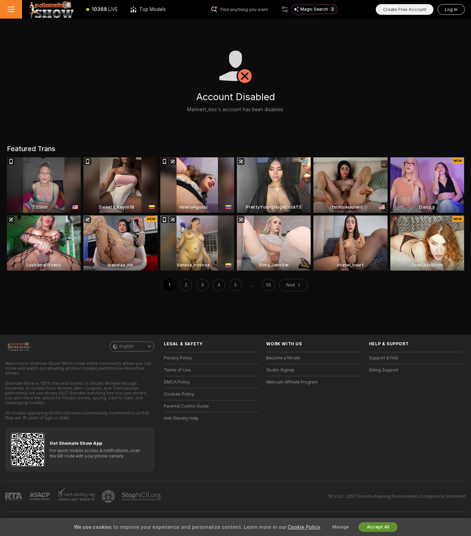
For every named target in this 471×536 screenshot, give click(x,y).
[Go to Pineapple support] (109, 496)
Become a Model (283, 358)
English (126, 346)
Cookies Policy (179, 394)
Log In (451, 9)
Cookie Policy (304, 527)
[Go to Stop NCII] (142, 496)
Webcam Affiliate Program (292, 382)
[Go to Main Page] (51, 9)
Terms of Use (177, 370)
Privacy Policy (178, 358)
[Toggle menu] (11, 9)
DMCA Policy (177, 382)
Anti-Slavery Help (181, 418)
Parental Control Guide (186, 406)
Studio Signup (280, 370)
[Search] (285, 9)
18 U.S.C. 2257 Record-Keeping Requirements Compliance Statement (396, 496)
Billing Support (383, 370)
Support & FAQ (383, 358)
